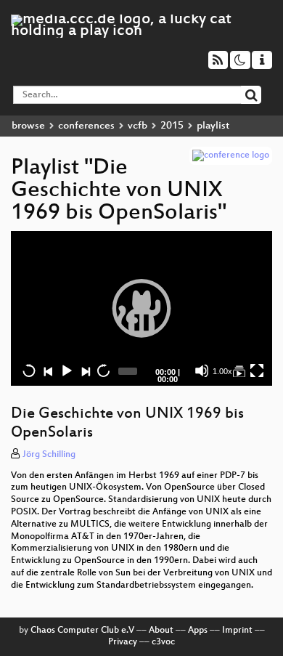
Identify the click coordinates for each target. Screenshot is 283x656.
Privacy (122, 642)
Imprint (237, 630)
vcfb (137, 126)
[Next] (84, 370)
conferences (86, 126)
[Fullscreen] (256, 370)
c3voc (163, 642)
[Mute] (201, 370)
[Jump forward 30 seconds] (103, 370)
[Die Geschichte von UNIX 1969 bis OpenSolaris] (238, 370)
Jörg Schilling (48, 455)
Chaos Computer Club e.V (82, 630)
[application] (141, 308)
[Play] (141, 308)
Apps (198, 630)
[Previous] (47, 370)
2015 (172, 126)
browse (28, 126)
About (161, 630)
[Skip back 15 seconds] (29, 370)
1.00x (222, 371)
